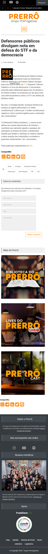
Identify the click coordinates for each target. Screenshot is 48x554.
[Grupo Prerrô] (7, 74)
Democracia (11, 171)
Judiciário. (18, 544)
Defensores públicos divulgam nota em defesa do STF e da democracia (20, 48)
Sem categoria (8, 62)
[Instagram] (14, 447)
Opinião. (16, 540)
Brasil (9, 166)
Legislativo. (29, 544)
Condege (18, 166)
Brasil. (39, 540)
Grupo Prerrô (14, 83)
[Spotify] (33, 447)
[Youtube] (24, 447)
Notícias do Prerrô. (28, 540)
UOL (31, 146)
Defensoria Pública (30, 166)
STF (25, 84)
